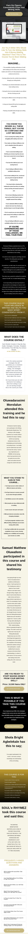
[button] (14, 872)
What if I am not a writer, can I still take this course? (13, 885)
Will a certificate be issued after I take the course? (13, 872)
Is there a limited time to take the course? (12, 899)
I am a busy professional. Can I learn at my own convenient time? (13, 918)
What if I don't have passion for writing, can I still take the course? (13, 892)
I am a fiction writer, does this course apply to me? (13, 912)
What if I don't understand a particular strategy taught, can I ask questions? (13, 925)
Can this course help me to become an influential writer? (13, 905)
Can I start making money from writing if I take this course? (13, 879)
